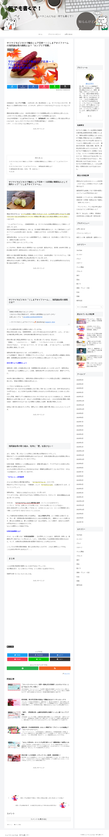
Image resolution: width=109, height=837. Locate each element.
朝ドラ (79, 284)
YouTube (79, 250)
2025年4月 (80, 384)
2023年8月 (80, 468)
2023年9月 (80, 463)
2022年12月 (80, 501)
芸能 (78, 296)
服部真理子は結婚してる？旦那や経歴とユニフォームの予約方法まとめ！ (89, 192)
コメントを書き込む (39, 819)
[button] (101, 307)
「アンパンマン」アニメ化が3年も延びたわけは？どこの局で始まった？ (89, 208)
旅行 (78, 275)
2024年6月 (80, 426)
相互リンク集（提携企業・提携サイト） (89, 237)
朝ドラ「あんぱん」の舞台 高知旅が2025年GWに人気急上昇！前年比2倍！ (89, 215)
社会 (78, 292)
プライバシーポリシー (84, 233)
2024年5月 (80, 430)
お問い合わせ (81, 229)
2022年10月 (80, 509)
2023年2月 (80, 493)
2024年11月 (80, 405)
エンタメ (79, 254)
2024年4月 (80, 434)
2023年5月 (80, 480)
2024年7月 (80, 422)
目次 (36, 158)
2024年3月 (80, 438)
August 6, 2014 (50, 322)
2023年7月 (80, 472)
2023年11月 (80, 455)
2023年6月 (80, 476)
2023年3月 (80, 488)
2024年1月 (80, 447)
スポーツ (79, 263)
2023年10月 (80, 459)
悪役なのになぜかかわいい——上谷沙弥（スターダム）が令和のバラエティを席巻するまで (89, 183)
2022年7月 (80, 522)
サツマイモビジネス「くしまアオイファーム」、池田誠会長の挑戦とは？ (31, 166)
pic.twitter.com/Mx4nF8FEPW (33, 317)
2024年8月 (80, 417)
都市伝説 (79, 300)
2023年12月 (80, 451)
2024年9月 (80, 413)
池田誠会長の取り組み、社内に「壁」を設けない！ (25, 169)
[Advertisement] (39, 95)
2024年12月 (80, 401)
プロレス (79, 271)
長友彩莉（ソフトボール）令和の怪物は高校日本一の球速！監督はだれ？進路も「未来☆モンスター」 (89, 199)
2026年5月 (80, 380)
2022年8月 (80, 518)
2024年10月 (80, 409)
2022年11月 (80, 505)
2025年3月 (80, 388)
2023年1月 (80, 497)
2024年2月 (80, 442)
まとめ (12, 171)
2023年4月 (80, 484)
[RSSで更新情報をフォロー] (55, 668)
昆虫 (78, 279)
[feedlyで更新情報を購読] (22, 668)
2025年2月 (80, 392)
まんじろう (90, 83)
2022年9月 (80, 513)
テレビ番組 (11, 646)
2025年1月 (80, 396)
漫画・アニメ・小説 (83, 288)
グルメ (79, 259)
